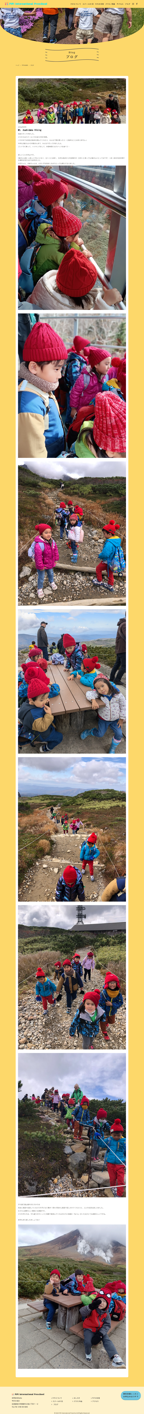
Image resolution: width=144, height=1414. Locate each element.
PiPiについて (76, 4)
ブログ (127, 4)
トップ (17, 65)
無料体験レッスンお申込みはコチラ (131, 1395)
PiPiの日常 (99, 4)
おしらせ (77, 1398)
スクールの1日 (88, 4)
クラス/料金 (110, 4)
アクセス (120, 4)
